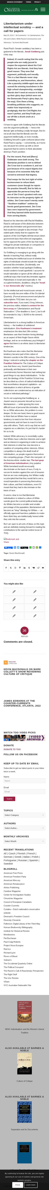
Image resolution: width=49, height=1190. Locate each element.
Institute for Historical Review (17, 931)
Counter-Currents (11, 905)
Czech (11, 853)
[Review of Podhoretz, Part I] (34, 592)
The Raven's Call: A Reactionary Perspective (24, 971)
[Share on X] (11, 568)
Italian (26, 857)
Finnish (21, 853)
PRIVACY (37, 2)
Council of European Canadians (18, 902)
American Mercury (12, 880)
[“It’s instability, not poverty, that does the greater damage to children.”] (34, 608)
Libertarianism (35, 35)
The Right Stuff (10, 974)
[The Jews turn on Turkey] (14, 608)
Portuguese (10, 860)
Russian (22, 860)
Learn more (30, 1185)
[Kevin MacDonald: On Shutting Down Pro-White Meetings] (34, 600)
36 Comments (21, 35)
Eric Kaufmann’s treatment (29, 328)
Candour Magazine (12, 891)
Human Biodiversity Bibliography (18, 927)
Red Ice (7, 949)
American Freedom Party (15, 877)
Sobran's (8, 960)
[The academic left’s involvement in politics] (34, 616)
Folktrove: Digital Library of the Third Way (22, 924)
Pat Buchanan (10, 938)
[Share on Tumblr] (29, 568)
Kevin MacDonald (21, 42)
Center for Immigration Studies (17, 895)
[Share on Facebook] (6, 568)
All (5, 853)
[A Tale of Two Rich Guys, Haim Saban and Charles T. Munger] (14, 600)
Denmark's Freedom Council (16, 916)
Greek (18, 857)
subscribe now (11, 302)
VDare (6, 982)
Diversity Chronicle (12, 920)
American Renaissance (14, 884)
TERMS (28, 2)
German (8, 857)
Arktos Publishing (11, 887)
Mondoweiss (9, 934)
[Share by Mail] (43, 568)
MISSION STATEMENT (15, 2)
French (31, 853)
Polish (35, 857)
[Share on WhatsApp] (15, 568)
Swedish (8, 863)
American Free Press (13, 873)
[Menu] (41, 9)
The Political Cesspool (13, 967)
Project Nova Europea (13, 945)
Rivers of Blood (10, 956)
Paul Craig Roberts (12, 942)
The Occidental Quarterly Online (18, 963)
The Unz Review (11, 978)
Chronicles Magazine (13, 898)
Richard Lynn (9, 953)
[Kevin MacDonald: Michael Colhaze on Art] (14, 616)
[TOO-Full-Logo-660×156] (20, 9)
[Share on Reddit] (38, 568)
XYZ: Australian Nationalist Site (17, 985)
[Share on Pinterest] (20, 568)
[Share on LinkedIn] (24, 568)
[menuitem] (15, 2)
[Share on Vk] (34, 568)
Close (17, 1185)
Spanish (33, 860)
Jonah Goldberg (32, 51)
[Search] (35, 9)
